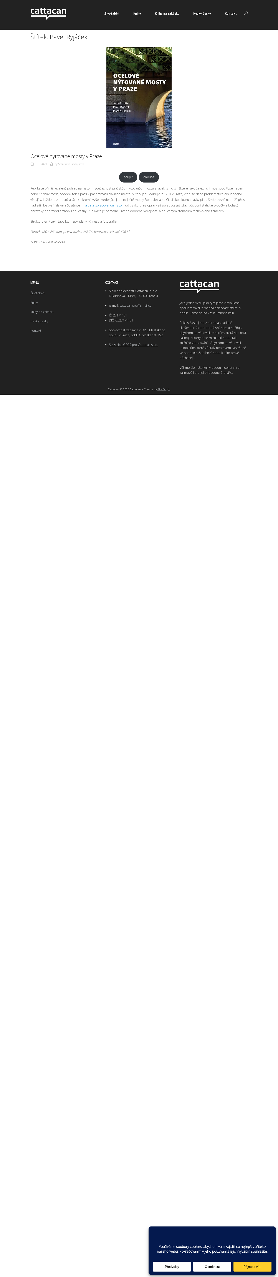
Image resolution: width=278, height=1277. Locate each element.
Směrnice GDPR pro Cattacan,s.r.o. (133, 345)
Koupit (128, 177)
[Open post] (139, 97)
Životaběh (111, 13)
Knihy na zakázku (167, 13)
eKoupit (148, 177)
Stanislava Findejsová (71, 164)
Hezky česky (202, 13)
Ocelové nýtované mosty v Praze (66, 156)
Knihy (137, 13)
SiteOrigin (163, 389)
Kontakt (231, 13)
